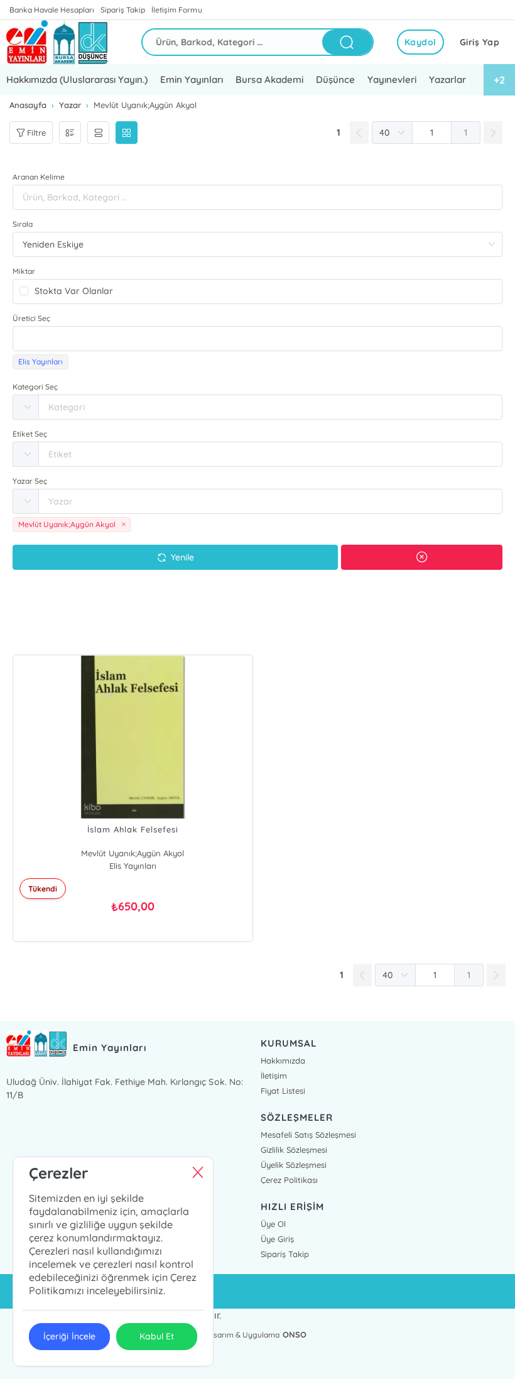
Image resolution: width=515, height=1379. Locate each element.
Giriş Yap (480, 42)
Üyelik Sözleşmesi (294, 1165)
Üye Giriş (277, 1239)
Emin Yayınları (191, 79)
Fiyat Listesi (283, 1091)
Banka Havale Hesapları (51, 9)
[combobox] (257, 338)
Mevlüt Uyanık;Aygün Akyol (132, 853)
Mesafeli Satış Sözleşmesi (308, 1135)
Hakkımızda (283, 1060)
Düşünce (335, 79)
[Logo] (56, 42)
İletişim (274, 1076)
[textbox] (257, 338)
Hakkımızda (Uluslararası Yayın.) (77, 79)
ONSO (294, 1334)
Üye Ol (273, 1224)
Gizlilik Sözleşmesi (294, 1150)
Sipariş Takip (122, 9)
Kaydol (420, 42)
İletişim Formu (176, 9)
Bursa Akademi (269, 79)
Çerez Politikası (289, 1180)
